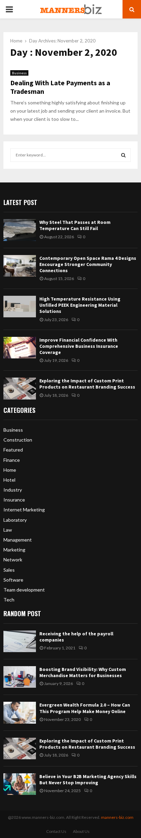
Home (9, 470)
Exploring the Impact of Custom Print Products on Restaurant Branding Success (87, 384)
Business (19, 73)
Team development (24, 590)
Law (7, 530)
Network (12, 559)
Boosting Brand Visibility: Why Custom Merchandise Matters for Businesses (82, 672)
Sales (9, 570)
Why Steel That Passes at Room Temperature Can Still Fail (75, 225)
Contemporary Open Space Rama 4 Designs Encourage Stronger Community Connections (87, 264)
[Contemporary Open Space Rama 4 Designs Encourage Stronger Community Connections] (19, 266)
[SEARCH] (123, 155)
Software (13, 580)
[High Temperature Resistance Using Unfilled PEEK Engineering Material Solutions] (19, 306)
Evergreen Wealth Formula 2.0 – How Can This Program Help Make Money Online (84, 708)
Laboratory (15, 520)
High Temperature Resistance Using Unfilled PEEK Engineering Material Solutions (79, 305)
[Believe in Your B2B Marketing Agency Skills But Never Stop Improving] (19, 784)
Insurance (14, 500)
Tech (8, 599)
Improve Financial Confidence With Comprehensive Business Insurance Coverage (78, 346)
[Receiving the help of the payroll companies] (19, 641)
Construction (17, 440)
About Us (81, 831)
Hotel (9, 480)
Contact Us (56, 831)
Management (17, 540)
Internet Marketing (24, 509)
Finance (11, 460)
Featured (13, 450)
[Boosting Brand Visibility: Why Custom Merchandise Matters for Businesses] (19, 677)
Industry (12, 490)
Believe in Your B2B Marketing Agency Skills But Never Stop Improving (88, 779)
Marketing (14, 550)
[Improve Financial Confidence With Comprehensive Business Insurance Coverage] (19, 347)
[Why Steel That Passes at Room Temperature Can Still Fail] (19, 230)
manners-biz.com (117, 817)
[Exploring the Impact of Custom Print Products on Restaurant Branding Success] (19, 388)
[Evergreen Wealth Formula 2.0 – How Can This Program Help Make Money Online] (19, 712)
